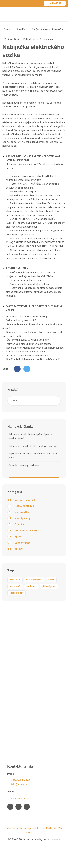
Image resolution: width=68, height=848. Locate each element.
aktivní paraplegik (34, 580)
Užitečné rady (19, 542)
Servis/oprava (46, 39)
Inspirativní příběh (22, 500)
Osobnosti (31, 586)
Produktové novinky (22, 530)
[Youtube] (27, 807)
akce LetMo (15, 580)
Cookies (29, 832)
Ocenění (16, 524)
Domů (7, 29)
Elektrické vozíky (31, 39)
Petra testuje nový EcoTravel (24, 465)
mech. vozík (15, 586)
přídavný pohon (49, 586)
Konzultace (16, 680)
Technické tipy (16, 593)
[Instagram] (18, 807)
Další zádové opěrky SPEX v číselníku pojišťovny (34, 446)
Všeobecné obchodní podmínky (23, 828)
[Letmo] (13, 14)
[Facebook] (17, 369)
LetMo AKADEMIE (21, 506)
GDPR (43, 832)
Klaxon (51, 580)
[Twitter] (26, 369)
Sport (14, 536)
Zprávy (15, 548)
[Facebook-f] (10, 807)
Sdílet (6, 368)
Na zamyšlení (19, 512)
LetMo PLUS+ (56, 3)
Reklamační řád (54, 828)
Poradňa (21, 29)
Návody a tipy (19, 518)
